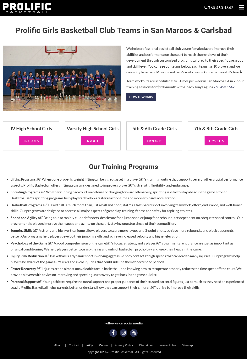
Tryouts (31, 141)
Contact (74, 345)
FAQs (89, 345)
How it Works (141, 97)
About (58, 345)
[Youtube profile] (134, 333)
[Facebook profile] (113, 333)
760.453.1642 (220, 7)
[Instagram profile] (123, 333)
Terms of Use (167, 345)
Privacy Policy (123, 345)
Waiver (103, 345)
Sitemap (187, 345)
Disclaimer (146, 345)
